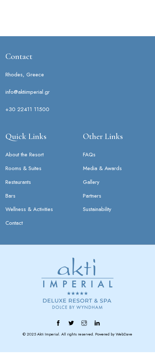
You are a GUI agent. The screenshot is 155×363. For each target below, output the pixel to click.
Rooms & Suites (23, 168)
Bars (10, 196)
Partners (92, 196)
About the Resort (24, 155)
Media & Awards (102, 168)
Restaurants (18, 182)
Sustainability (97, 209)
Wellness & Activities (29, 209)
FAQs (89, 155)
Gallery (91, 182)
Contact (14, 223)
